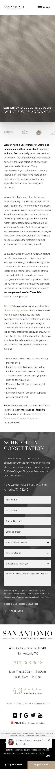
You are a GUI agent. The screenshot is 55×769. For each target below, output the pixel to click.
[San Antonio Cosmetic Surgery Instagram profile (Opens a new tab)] (15, 715)
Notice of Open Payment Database (35, 735)
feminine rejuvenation (17, 310)
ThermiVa (9, 306)
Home (9, 704)
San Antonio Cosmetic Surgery (20, 418)
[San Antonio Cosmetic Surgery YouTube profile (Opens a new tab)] (40, 715)
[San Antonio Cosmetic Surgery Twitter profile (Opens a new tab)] (33, 715)
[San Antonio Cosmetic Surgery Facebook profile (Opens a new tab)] (20, 715)
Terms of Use (49, 733)
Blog (19, 704)
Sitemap (21, 735)
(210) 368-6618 (11, 422)
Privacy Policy (44, 597)
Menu (47, 7)
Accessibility (13, 735)
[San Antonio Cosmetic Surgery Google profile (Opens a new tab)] (26, 715)
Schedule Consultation (21, 604)
